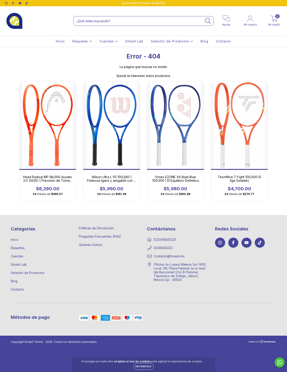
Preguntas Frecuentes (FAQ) (100, 236)
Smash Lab (134, 41)
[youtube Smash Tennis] (20, 3)
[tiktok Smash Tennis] (27, 3)
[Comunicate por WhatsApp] (280, 362)
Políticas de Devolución (96, 228)
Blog (204, 41)
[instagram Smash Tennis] (6, 3)
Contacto (223, 41)
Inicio (60, 41)
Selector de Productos (170, 41)
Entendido (143, 366)
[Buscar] (208, 21)
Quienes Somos (90, 245)
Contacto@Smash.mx (169, 256)
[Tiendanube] (262, 342)
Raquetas (80, 41)
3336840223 (163, 248)
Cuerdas (107, 41)
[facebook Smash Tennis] (13, 3)
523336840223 (165, 239)
